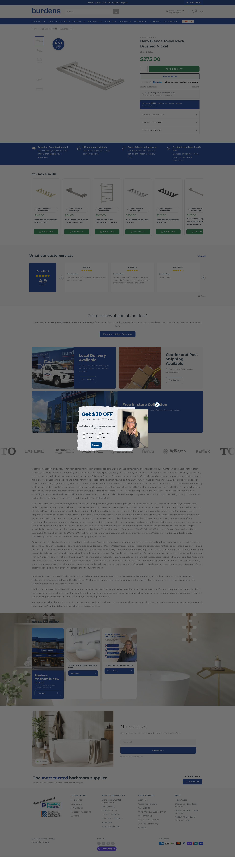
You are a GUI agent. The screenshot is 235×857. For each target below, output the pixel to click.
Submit (96, 445)
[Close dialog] (157, 405)
